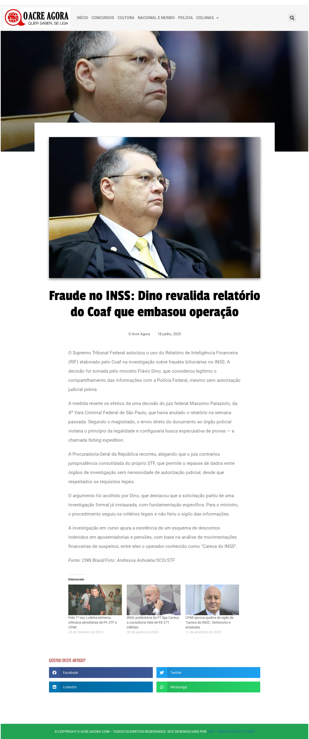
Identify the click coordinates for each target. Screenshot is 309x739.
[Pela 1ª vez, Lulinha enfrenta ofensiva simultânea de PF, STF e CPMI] (95, 600)
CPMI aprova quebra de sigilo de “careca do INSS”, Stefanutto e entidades (209, 622)
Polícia (185, 17)
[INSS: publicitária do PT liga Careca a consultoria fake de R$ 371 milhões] (154, 600)
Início (82, 17)
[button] (292, 18)
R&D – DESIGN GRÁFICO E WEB (231, 731)
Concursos (102, 17)
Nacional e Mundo (156, 17)
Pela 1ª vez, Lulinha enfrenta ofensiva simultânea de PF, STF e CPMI (92, 622)
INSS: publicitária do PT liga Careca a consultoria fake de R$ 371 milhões (153, 622)
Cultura (126, 17)
